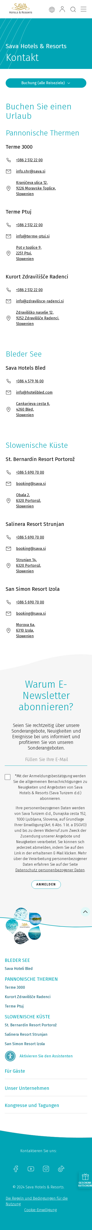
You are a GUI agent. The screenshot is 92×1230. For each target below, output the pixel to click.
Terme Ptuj (14, 1006)
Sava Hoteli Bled (19, 968)
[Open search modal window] (73, 9)
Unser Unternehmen (27, 1088)
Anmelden (46, 884)
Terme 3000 (15, 987)
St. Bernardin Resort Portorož (31, 1025)
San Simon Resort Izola (25, 1044)
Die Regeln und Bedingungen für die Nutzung (37, 1201)
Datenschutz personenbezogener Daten (50, 870)
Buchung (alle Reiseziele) (43, 83)
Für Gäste (15, 1071)
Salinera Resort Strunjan (26, 1034)
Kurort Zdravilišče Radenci (27, 997)
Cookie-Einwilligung (40, 1210)
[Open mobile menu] (83, 9)
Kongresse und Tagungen (32, 1105)
